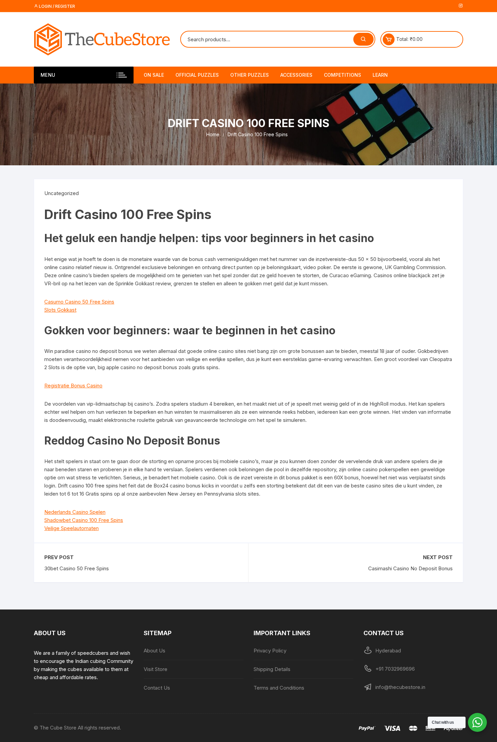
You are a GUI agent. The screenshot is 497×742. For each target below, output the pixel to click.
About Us (154, 650)
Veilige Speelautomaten (71, 528)
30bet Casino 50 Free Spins (76, 568)
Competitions (342, 75)
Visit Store (155, 669)
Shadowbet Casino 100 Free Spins (83, 520)
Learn (380, 75)
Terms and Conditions (279, 688)
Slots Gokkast (60, 310)
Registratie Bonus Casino (73, 385)
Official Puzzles (197, 75)
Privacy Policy (270, 650)
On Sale (154, 75)
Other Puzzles (249, 75)
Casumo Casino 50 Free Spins (79, 301)
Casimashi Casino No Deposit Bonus (410, 568)
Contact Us (157, 688)
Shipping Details (272, 669)
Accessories (296, 75)
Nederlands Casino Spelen (74, 512)
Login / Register (56, 6)
